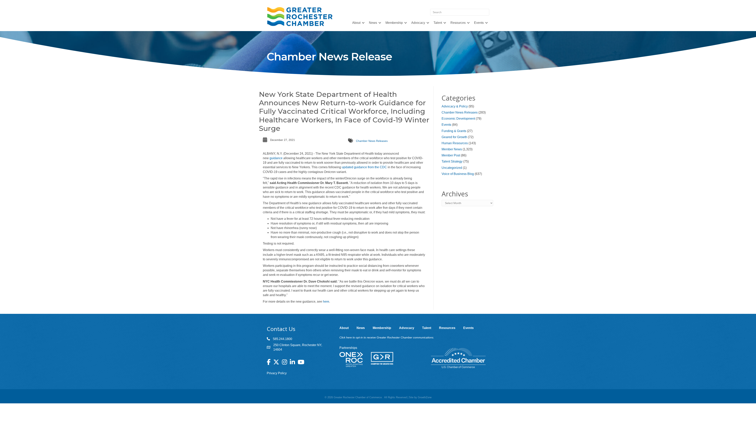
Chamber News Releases (372, 140)
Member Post (451, 155)
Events (446, 124)
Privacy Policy (277, 373)
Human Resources (455, 143)
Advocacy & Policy (455, 106)
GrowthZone (425, 397)
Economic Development (458, 118)
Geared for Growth (454, 137)
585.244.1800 (282, 339)
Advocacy (418, 22)
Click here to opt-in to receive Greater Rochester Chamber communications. (386, 337)
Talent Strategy (452, 161)
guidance (276, 158)
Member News (452, 149)
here (326, 301)
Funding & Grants (454, 131)
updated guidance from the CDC (364, 167)
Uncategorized (452, 167)
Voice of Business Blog (458, 174)
